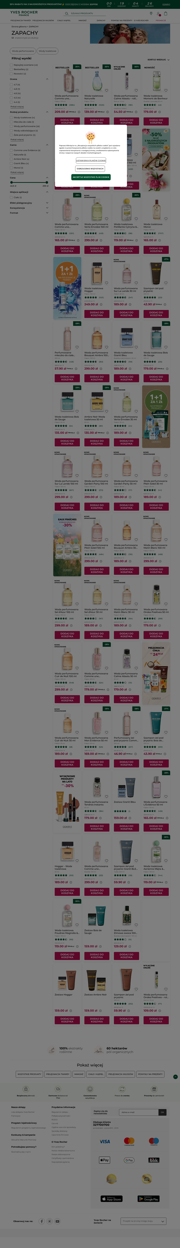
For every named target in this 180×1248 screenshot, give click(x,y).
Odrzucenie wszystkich (90, 169)
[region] (91, 156)
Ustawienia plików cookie (91, 160)
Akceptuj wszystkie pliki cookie (91, 177)
